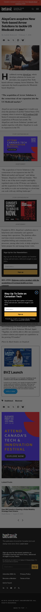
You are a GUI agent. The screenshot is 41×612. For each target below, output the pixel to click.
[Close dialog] (36, 292)
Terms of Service (25, 318)
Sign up (20, 314)
